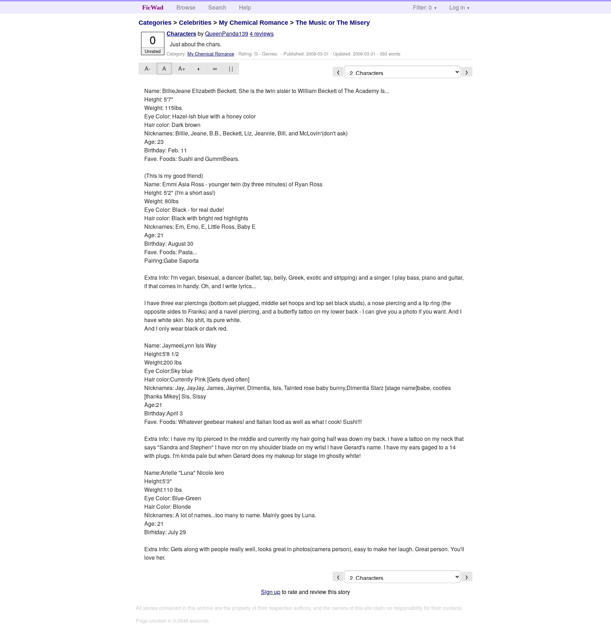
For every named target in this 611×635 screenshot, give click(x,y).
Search (217, 7)
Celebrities (195, 22)
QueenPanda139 (226, 33)
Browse (186, 7)
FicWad (152, 7)
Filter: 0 (422, 7)
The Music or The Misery (333, 22)
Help (245, 7)
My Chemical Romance (253, 22)
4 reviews (262, 33)
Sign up (270, 592)
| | (231, 68)
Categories (155, 22)
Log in (457, 7)
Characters (181, 34)
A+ (181, 68)
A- (147, 68)
